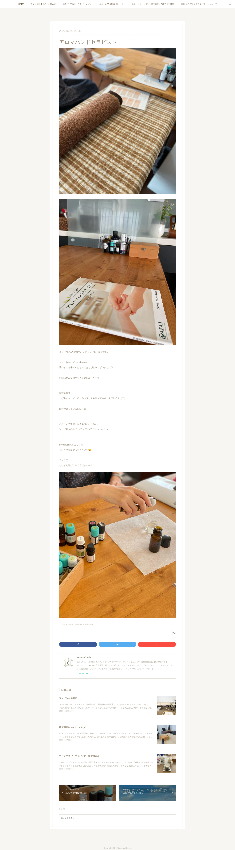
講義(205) (78, 624)
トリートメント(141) (66, 624)
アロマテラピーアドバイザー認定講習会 (79, 756)
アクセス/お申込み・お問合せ (43, 4)
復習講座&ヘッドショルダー (73, 727)
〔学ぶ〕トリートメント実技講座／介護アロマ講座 (152, 4)
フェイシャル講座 (68, 698)
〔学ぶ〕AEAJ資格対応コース (110, 4)
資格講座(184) (88, 624)
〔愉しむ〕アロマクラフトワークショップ (198, 4)
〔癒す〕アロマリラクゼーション (76, 4)
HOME (21, 4)
